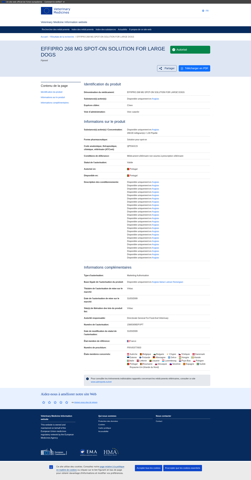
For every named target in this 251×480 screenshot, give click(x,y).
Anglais (155, 99)
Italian (162, 282)
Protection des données (108, 421)
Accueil (44, 37)
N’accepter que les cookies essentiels (182, 468)
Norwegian (178, 282)
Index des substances (106, 29)
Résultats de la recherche (62, 37)
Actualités (122, 29)
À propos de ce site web (140, 29)
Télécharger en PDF (196, 68)
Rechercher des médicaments (56, 29)
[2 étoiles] (46, 402)
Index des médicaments (83, 29)
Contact (159, 421)
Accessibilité (103, 431)
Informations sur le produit (53, 97)
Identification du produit (51, 92)
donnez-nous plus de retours (85, 402)
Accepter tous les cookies (148, 468)
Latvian (169, 282)
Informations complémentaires (55, 103)
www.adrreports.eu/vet (101, 382)
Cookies (101, 425)
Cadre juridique (104, 428)
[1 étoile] (44, 402)
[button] (167, 68)
